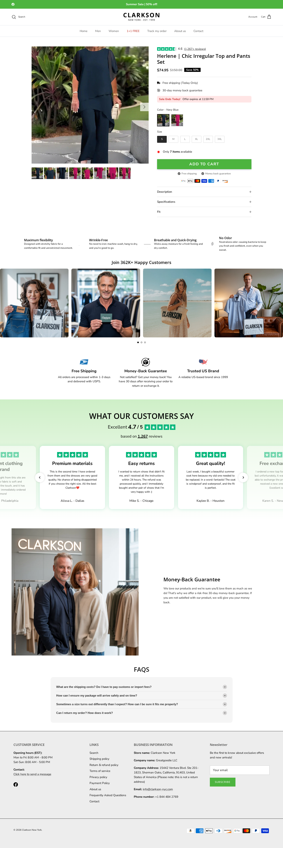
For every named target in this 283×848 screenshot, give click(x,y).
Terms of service (100, 771)
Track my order (157, 31)
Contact (198, 31)
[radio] (163, 120)
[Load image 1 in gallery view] (90, 105)
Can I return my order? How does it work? (84, 712)
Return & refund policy (104, 765)
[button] (138, 342)
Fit (158, 212)
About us (180, 31)
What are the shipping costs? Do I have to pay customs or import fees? (104, 686)
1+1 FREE (133, 31)
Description (164, 192)
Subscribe (222, 782)
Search (94, 753)
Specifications (166, 202)
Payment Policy (100, 783)
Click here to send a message (32, 774)
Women (114, 31)
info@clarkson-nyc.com (158, 789)
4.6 (180, 49)
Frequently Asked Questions (108, 795)
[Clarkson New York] (141, 17)
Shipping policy (99, 759)
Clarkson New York (32, 829)
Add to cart (204, 164)
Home (83, 31)
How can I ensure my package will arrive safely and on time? (96, 695)
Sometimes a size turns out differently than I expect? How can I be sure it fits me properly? (117, 704)
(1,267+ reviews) (195, 49)
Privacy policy (98, 777)
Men (98, 31)
